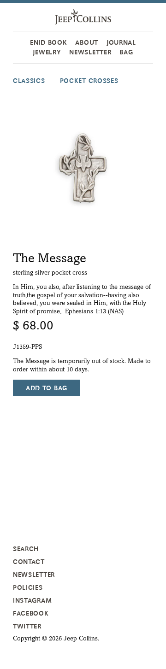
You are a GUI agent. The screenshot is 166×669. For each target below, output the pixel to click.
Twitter (27, 626)
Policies (28, 587)
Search (26, 548)
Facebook (31, 613)
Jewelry (47, 52)
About (86, 42)
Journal (121, 42)
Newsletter (90, 52)
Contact (29, 561)
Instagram (32, 600)
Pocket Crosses (89, 80)
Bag (126, 52)
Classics (29, 80)
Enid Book (48, 42)
